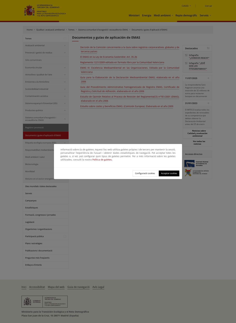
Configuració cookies (145, 173)
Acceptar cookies (169, 173)
